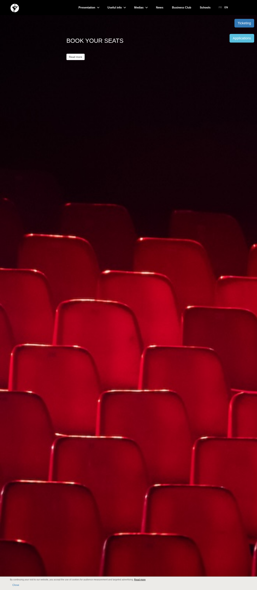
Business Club (181, 7)
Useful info (114, 7)
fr (220, 7)
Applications (242, 38)
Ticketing (244, 23)
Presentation (86, 7)
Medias (139, 7)
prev (7, 311)
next (249, 311)
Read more (75, 56)
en (226, 7)
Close (15, 584)
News (159, 7)
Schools (205, 7)
